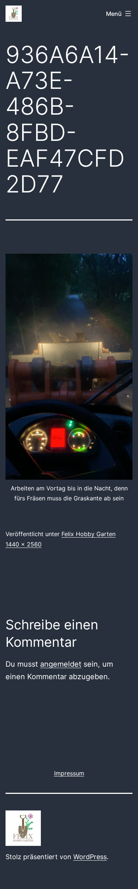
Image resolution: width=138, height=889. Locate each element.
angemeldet (60, 664)
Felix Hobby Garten (88, 534)
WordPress (90, 857)
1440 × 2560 (24, 544)
